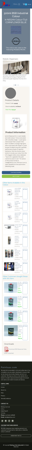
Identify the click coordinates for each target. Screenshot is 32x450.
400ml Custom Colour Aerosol (17, 239)
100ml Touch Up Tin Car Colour (18, 226)
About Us (3, 390)
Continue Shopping (16, 172)
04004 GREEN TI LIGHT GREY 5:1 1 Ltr (20, 329)
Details (25, 189)
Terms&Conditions (5, 398)
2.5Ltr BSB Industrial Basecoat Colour (18, 191)
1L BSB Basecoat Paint (17, 203)
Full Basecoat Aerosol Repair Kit (17, 252)
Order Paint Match (16, 435)
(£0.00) (28, 4)
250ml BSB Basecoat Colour (18, 214)
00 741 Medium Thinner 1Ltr (20, 285)
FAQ (2, 393)
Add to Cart (16, 176)
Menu (15, 4)
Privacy (3, 395)
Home (2, 387)
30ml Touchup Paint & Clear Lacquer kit (18, 265)
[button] (13, 85)
